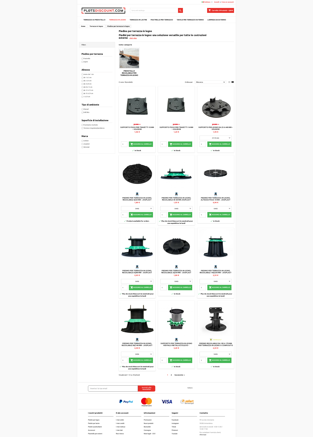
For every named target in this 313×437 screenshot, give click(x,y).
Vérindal (86, 147)
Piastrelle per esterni (95, 434)
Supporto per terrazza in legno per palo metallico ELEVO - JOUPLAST (176, 345)
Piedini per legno (93, 420)
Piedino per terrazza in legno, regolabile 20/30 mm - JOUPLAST (176, 272)
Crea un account (227, 2)
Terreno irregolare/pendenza (94, 128)
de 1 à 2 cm (87, 77)
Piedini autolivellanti (95, 427)
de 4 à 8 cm (87, 84)
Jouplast (87, 144)
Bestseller (147, 427)
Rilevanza (211, 82)
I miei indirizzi (120, 427)
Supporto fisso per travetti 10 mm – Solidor (137, 128)
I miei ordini (120, 420)
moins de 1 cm (89, 74)
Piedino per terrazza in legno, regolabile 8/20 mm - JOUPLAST (137, 199)
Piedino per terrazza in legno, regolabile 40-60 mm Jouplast (176, 199)
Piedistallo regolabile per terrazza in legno (129, 73)
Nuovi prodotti (148, 423)
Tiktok (174, 427)
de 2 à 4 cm (87, 80)
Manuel (86, 109)
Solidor (86, 141)
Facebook (175, 420)
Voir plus (133, 38)
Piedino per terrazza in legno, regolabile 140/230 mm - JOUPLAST (215, 272)
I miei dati (119, 430)
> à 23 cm (87, 96)
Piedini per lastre (94, 423)
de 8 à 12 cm (88, 87)
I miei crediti (120, 423)
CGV (153, 434)
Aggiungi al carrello (140, 144)
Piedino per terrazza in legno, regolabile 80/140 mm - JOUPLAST (137, 344)
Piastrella (87, 58)
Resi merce (120, 434)
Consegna (147, 430)
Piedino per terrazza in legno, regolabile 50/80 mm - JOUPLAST (137, 272)
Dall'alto (86, 112)
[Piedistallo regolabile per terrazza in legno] (129, 58)
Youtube (174, 434)
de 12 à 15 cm (88, 90)
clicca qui (203, 435)
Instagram (175, 423)
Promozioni (147, 420)
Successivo (179, 375)
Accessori (91, 430)
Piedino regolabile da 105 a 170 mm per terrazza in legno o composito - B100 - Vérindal (215, 345)
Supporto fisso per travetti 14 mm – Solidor (176, 128)
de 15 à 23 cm (88, 93)
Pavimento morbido (91, 125)
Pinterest (175, 430)
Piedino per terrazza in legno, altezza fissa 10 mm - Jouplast (215, 199)
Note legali (147, 434)
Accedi (216, 2)
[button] (97, 44)
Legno (86, 61)
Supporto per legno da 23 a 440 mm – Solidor (215, 128)
